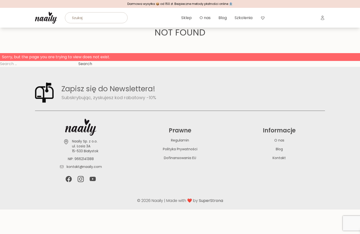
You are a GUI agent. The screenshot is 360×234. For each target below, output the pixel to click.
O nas (205, 18)
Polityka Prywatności (180, 149)
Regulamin (180, 140)
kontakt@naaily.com (84, 166)
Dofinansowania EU (180, 157)
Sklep (186, 18)
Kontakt (279, 157)
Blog (222, 18)
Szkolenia (243, 18)
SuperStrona (211, 200)
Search (85, 64)
